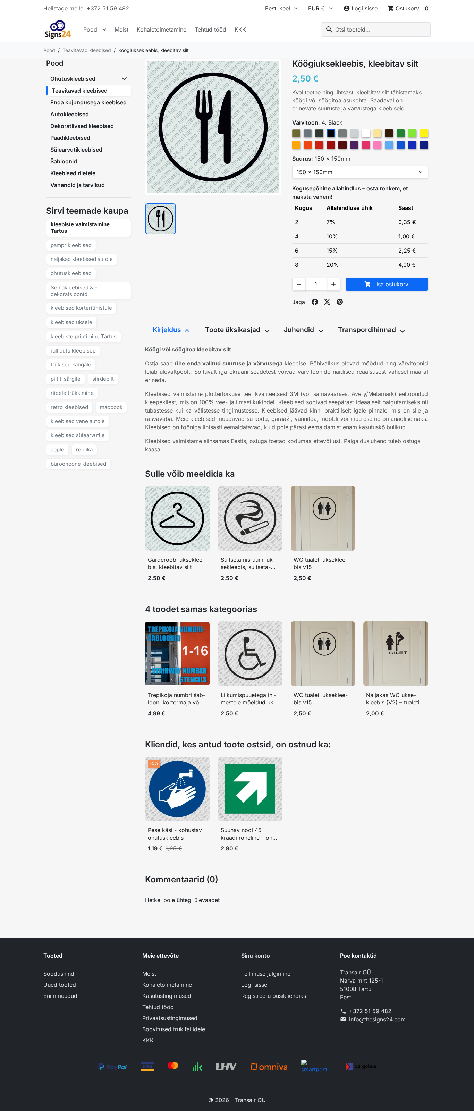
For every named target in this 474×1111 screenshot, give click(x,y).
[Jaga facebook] (314, 301)
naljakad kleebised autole (82, 259)
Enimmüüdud (60, 995)
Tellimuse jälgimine (265, 973)
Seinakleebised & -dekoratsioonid (74, 290)
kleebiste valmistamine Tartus (80, 227)
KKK (240, 29)
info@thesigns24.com (377, 1019)
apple (57, 449)
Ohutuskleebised (72, 78)
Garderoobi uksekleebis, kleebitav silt (176, 563)
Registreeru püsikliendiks (273, 995)
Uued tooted (59, 984)
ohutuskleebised (71, 273)
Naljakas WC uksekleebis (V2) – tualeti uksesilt (393, 699)
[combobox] (376, 29)
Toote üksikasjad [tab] (233, 329)
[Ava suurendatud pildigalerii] (213, 127)
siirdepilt (103, 378)
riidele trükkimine (72, 393)
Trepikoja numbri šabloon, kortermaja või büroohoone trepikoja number (176, 699)
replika (84, 449)
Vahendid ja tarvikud (77, 184)
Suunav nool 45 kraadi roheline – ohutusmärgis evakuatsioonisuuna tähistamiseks (249, 833)
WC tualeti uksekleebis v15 (321, 563)
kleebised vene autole (78, 421)
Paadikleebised (70, 137)
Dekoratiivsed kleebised (82, 125)
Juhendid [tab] (300, 329)
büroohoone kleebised (78, 463)
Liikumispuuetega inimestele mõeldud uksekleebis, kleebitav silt (248, 699)
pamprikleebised (71, 245)
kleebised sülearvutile (78, 435)
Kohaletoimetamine (161, 29)
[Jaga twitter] (327, 301)
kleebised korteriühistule (81, 308)
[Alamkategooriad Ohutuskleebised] (125, 79)
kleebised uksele (71, 322)
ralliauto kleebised (73, 350)
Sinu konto (255, 955)
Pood (90, 29)
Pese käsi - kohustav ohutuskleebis (175, 833)
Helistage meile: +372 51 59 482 (86, 8)
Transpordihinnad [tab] (368, 329)
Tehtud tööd (210, 29)
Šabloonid (63, 161)
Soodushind (58, 973)
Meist (121, 29)
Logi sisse (254, 984)
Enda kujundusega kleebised (88, 102)
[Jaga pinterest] (339, 301)
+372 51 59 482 (370, 1011)
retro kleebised (69, 407)
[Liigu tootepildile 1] (160, 218)
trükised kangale (71, 364)
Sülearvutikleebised (76, 149)
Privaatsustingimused (169, 1018)
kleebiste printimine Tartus (84, 336)
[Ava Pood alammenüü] (104, 29)
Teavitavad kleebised (80, 90)
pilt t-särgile (66, 378)
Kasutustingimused (166, 995)
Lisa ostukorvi (387, 284)
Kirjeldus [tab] (168, 329)
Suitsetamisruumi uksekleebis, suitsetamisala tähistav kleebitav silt (250, 563)
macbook (111, 407)
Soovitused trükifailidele (173, 1029)
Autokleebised (69, 114)
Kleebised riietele (72, 173)
